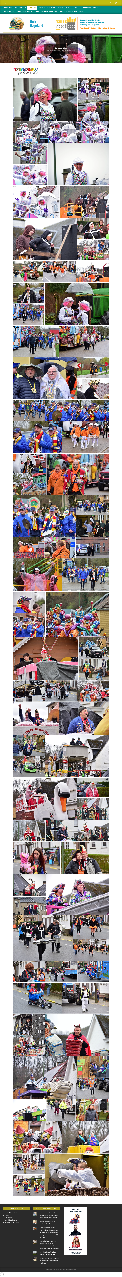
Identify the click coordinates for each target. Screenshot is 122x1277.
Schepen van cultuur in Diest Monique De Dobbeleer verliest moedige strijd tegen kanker (49, 1215)
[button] (45, 99)
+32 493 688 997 (8, 1218)
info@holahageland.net (10, 1220)
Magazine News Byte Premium (62, 1269)
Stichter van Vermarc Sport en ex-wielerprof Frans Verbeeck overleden (49, 1260)
